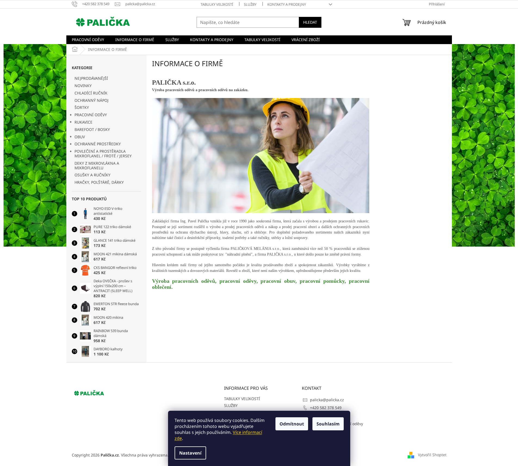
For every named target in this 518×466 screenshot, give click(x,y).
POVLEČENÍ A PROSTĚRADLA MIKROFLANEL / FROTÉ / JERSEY (103, 153)
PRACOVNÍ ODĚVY (91, 114)
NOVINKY (83, 85)
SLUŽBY (250, 4)
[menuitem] (88, 39)
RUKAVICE (83, 122)
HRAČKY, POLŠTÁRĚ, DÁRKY (99, 182)
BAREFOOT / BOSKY (92, 129)
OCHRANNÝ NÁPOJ (91, 100)
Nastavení (190, 453)
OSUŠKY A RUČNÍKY (92, 174)
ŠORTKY (82, 107)
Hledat (310, 22)
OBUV (80, 136)
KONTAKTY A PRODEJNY (286, 4)
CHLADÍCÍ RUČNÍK (91, 93)
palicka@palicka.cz (327, 399)
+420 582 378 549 (326, 407)
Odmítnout (292, 424)
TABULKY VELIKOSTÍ (217, 4)
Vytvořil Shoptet (432, 454)
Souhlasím (328, 424)
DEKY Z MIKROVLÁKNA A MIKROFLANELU (97, 165)
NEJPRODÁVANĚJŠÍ (91, 78)
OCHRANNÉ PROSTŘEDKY (98, 143)
